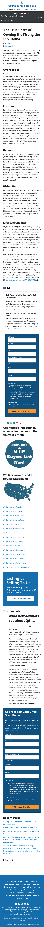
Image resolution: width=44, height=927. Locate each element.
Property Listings (16, 890)
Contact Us (33, 881)
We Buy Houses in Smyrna (12, 511)
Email (10, 375)
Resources (35, 884)
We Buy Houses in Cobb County (14, 550)
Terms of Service (22, 899)
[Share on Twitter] (8, 288)
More (40, 17)
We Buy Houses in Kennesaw (13, 528)
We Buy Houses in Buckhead (13, 546)
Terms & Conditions (25, 404)
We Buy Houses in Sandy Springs (14, 554)
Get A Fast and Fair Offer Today (12, 16)
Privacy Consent (13, 402)
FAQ (17, 884)
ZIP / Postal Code (13, 364)
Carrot (37, 924)
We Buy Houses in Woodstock (13, 559)
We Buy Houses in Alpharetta (13, 537)
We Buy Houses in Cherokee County (16, 567)
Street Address (12, 344)
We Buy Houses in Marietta (13, 507)
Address (11, 337)
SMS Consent (12, 384)
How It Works (10, 884)
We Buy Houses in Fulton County (15, 563)
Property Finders (7, 20)
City (9, 351)
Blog (15, 887)
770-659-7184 (30, 280)
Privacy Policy (14, 406)
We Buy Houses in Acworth (12, 524)
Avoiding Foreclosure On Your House (22, 893)
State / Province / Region (15, 357)
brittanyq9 (9, 46)
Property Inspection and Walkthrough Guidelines (22, 896)
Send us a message (13, 280)
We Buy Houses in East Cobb (13, 516)
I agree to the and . (22, 405)
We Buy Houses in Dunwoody (13, 541)
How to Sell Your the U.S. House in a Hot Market (20, 828)
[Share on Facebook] (4, 288)
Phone (10, 367)
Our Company (25, 884)
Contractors (37, 887)
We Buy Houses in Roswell (12, 533)
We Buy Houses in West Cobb (13, 520)
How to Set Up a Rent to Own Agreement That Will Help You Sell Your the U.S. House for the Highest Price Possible (21, 840)
